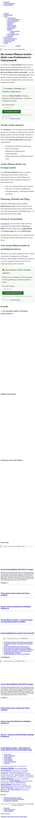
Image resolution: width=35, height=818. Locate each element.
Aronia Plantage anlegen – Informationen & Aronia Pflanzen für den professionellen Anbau (16, 749)
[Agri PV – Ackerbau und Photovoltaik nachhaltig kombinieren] (5, 731)
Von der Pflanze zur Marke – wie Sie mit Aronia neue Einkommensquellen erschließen (17, 620)
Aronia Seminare (16, 784)
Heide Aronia (5, 791)
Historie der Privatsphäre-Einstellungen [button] (14, 799)
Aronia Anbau (22, 75)
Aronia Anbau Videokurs (10, 38)
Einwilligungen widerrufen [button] (11, 800)
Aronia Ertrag (11, 773)
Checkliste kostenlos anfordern (13, 293)
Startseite (6, 13)
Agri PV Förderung (13, 766)
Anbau (5, 16)
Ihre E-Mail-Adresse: (8, 105)
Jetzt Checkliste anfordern (11, 111)
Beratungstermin (8, 15)
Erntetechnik (10, 22)
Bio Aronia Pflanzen (14, 789)
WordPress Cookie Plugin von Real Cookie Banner (14, 816)
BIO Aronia (4, 789)
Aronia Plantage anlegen (26, 780)
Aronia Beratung (6, 770)
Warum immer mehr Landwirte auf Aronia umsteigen (17, 648)
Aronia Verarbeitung (26, 786)
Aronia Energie (25, 772)
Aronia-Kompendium (12, 21)
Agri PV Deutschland (5, 766)
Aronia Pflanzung (17, 778)
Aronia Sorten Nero (5, 786)
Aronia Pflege (25, 778)
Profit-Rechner (7, 41)
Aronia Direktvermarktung (15, 772)
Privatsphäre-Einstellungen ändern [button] (12, 797)
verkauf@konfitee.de (7, 313)
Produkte (9, 29)
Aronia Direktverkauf (5, 772)
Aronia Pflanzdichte (30, 776)
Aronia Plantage (15, 781)
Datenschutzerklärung (9, 3)
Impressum (7, 2)
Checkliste (10, 24)
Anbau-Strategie (11, 18)
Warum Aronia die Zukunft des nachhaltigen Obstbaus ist (18, 649)
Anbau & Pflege (8, 37)
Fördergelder (10, 35)
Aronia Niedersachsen (11, 776)
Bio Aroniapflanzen (25, 789)
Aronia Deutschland (16, 770)
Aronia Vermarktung (7, 787)
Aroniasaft (6, 763)
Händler (12, 32)
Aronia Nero (3, 776)
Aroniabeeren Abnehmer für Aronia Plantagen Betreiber (18, 642)
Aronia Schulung (20, 782)
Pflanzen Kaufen (11, 25)
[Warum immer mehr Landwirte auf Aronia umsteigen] (5, 590)
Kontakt (6, 43)
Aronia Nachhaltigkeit (29, 775)
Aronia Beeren (7, 757)
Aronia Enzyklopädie (9, 40)
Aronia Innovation (10, 775)
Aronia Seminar (6, 784)
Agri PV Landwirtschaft (21, 766)
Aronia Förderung (19, 773)
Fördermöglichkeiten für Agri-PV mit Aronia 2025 (17, 633)
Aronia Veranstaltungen (10, 761)
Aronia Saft (12, 782)
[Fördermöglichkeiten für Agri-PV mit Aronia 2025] (5, 630)
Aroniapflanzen (5, 223)
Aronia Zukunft (27, 787)
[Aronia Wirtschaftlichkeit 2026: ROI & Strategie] (16, 566)
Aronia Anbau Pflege (9, 756)
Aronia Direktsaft (24, 770)
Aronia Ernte (4, 773)
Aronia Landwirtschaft (19, 775)
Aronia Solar (24, 784)
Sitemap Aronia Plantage (9, 804)
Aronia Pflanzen (5, 657)
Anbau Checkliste (15, 31)
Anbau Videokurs (11, 27)
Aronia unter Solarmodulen (15, 786)
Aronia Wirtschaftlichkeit (13, 19)
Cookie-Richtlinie (8, 5)
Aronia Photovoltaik (4, 780)
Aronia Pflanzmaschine (13, 34)
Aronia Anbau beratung (21, 768)
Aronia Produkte (8, 760)
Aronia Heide (27, 773)
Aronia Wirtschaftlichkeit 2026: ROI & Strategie (17, 569)
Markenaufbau (11, 28)
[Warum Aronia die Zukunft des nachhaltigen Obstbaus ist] (5, 603)
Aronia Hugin (3, 775)
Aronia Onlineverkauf (21, 776)
